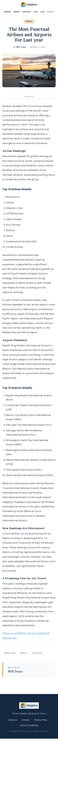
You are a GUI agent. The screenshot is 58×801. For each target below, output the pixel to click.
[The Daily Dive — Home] (29, 4)
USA (42, 12)
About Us (12, 719)
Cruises (26, 12)
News (17, 12)
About (50, 12)
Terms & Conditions (29, 725)
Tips (35, 12)
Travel (7, 12)
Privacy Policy (40, 719)
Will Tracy (21, 47)
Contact (25, 719)
